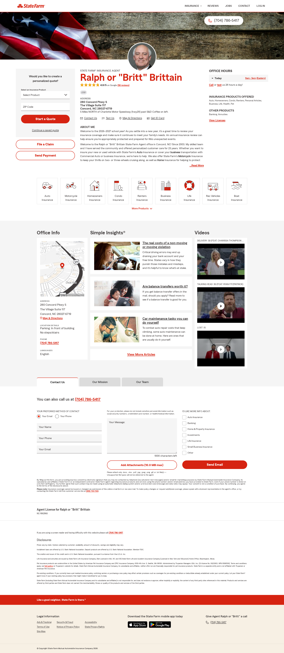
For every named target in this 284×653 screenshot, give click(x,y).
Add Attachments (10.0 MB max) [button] (142, 465)
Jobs (228, 6)
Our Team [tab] (142, 382)
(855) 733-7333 (92, 491)
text (219, 85)
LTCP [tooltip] (83, 92)
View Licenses (217, 120)
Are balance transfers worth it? (165, 286)
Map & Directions (53, 318)
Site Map (41, 631)
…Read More (196, 165)
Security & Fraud (65, 622)
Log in (261, 6)
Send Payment (45, 155)
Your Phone (65, 416)
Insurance (192, 6)
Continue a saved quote (45, 130)
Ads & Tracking (44, 622)
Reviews (213, 6)
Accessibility (91, 622)
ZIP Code (28, 107)
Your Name (45, 427)
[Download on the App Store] (137, 624)
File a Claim (45, 144)
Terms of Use (43, 627)
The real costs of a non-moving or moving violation (164, 245)
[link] (31, 6)
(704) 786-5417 (49, 342)
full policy (49, 566)
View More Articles (141, 354)
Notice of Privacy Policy (68, 627)
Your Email (47, 416)
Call (211, 85)
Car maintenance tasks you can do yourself (165, 320)
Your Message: (117, 422)
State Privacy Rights (95, 627)
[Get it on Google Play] (160, 624)
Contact (244, 6)
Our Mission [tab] (100, 382)
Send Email (215, 464)
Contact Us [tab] (57, 382)
